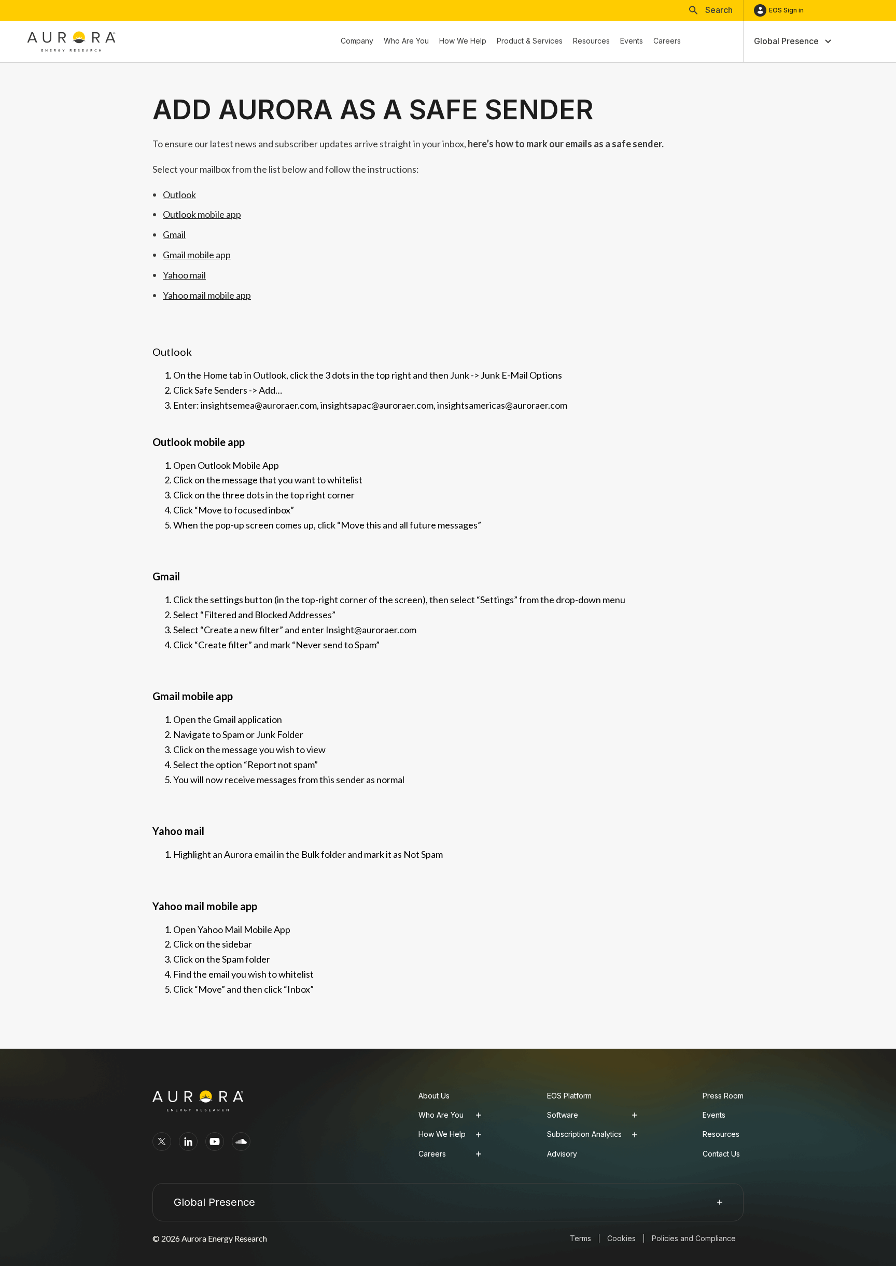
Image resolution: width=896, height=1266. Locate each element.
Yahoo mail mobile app (207, 295)
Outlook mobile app (202, 214)
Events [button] (714, 1114)
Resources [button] (721, 1134)
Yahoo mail (184, 275)
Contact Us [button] (721, 1153)
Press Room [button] (723, 1095)
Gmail (174, 234)
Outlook (179, 194)
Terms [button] (580, 1238)
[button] (711, 10)
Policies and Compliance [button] (694, 1238)
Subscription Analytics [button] (584, 1134)
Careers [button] (432, 1153)
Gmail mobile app (197, 254)
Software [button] (562, 1114)
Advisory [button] (562, 1153)
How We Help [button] (442, 1134)
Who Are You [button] (441, 1114)
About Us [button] (434, 1095)
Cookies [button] (621, 1238)
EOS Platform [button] (569, 1095)
